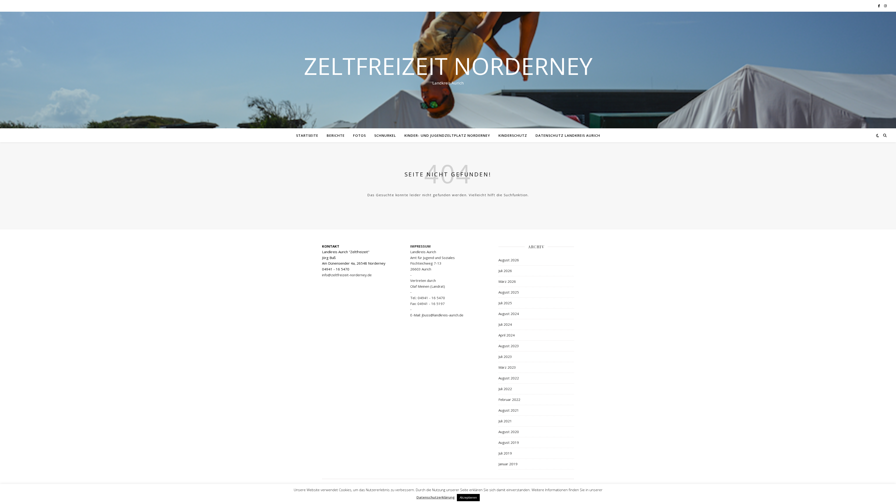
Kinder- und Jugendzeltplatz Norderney (447, 135)
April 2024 (506, 335)
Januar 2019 (508, 464)
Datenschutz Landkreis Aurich (568, 135)
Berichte (336, 135)
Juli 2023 (505, 356)
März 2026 (507, 281)
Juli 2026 (505, 270)
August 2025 (508, 292)
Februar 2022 (509, 399)
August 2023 (508, 345)
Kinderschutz (512, 135)
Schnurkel (385, 135)
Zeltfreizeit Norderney (448, 65)
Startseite (307, 135)
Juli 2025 (505, 303)
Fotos (359, 135)
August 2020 (508, 431)
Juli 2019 (505, 453)
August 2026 (508, 260)
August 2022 (508, 378)
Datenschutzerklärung (435, 497)
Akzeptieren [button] (468, 497)
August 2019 (508, 442)
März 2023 (507, 367)
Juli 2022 (505, 388)
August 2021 (508, 410)
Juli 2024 (505, 324)
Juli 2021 (505, 421)
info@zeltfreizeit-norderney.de (347, 275)
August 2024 (508, 313)
